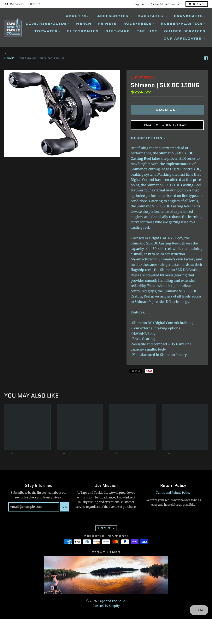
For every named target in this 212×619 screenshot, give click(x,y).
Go (64, 506)
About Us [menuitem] (77, 16)
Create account (165, 4)
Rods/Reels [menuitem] (137, 23)
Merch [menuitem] (83, 23)
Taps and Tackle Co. (112, 601)
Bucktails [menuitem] (150, 16)
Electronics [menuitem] (82, 31)
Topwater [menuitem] (46, 31)
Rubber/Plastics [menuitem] (182, 23)
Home (9, 58)
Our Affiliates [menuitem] (183, 38)
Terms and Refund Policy (173, 492)
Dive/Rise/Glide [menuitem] (46, 23)
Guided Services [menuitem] (184, 31)
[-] (106, 53)
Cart (199, 4)
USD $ (33, 4)
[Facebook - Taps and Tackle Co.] (206, 58)
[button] (167, 125)
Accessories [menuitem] (112, 16)
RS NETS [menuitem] (107, 23)
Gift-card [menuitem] (117, 31)
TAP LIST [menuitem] (147, 31)
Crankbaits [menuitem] (188, 16)
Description (147, 138)
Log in (138, 4)
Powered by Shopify (106, 606)
